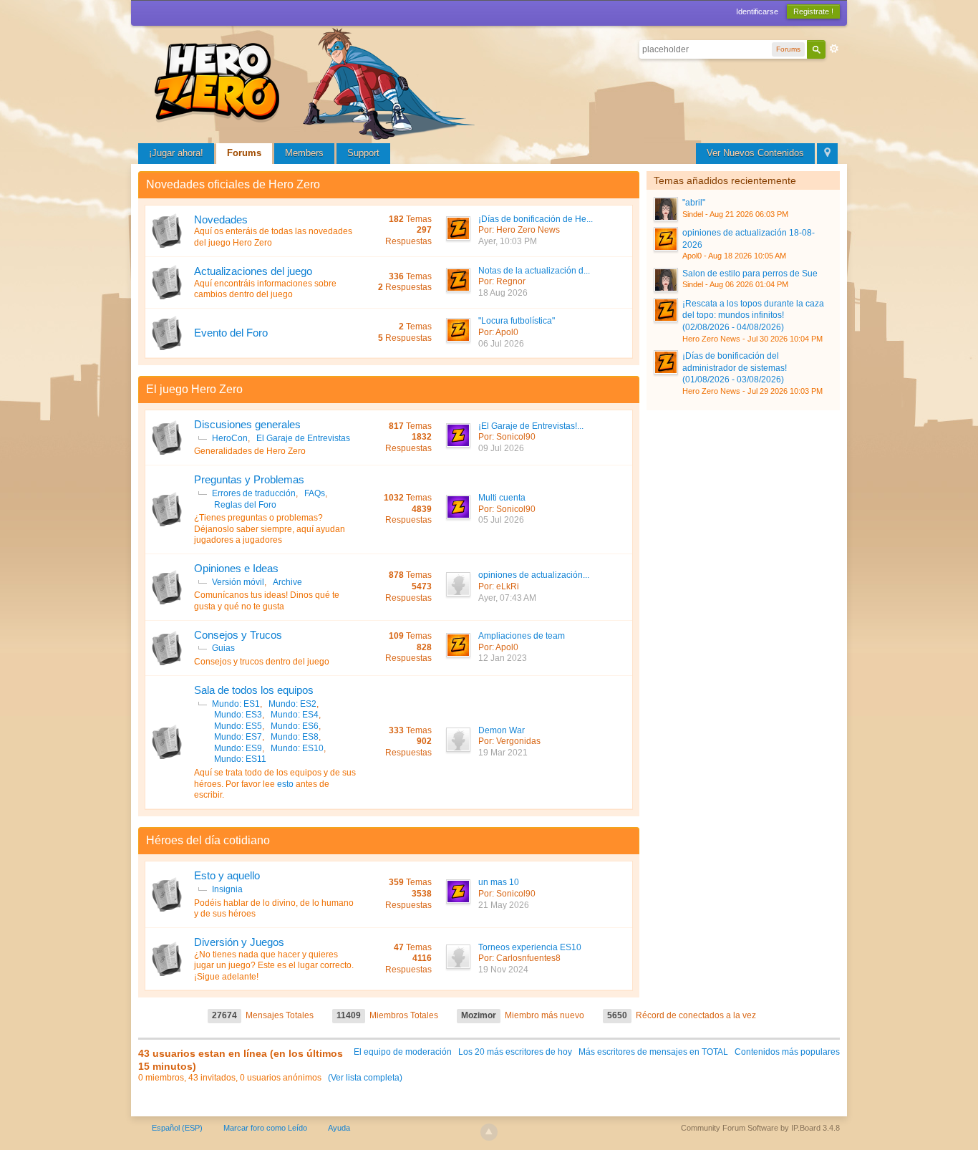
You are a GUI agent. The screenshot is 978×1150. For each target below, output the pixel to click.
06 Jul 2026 (501, 344)
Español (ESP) (177, 1128)
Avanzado (834, 48)
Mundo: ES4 (295, 715)
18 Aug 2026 (503, 293)
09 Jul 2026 (501, 448)
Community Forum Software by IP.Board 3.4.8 (760, 1128)
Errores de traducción (254, 493)
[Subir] (489, 1132)
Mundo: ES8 (295, 737)
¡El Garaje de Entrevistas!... (531, 426)
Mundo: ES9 (238, 748)
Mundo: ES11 (240, 759)
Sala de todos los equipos (254, 690)
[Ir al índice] (317, 82)
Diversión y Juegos (239, 942)
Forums (244, 153)
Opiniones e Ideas (236, 568)
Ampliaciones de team (521, 636)
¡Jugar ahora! (176, 153)
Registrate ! (813, 11)
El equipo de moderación (403, 1052)
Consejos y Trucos (238, 635)
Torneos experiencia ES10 (529, 947)
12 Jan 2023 (502, 658)
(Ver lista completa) (365, 1078)
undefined (816, 179)
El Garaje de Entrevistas (303, 438)
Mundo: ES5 (238, 726)
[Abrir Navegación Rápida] (827, 153)
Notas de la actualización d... (534, 271)
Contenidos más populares (787, 1052)
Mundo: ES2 (292, 704)
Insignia (227, 889)
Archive (287, 582)
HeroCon (230, 438)
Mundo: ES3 (238, 715)
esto (285, 784)
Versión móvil (238, 582)
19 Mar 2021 (503, 753)
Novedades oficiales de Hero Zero (233, 184)
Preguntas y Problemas (249, 479)
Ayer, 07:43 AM (507, 598)
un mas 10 (498, 882)
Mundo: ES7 (238, 737)
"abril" (693, 203)
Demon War (501, 730)
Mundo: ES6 (295, 726)
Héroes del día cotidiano (208, 840)
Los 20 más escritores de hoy (515, 1052)
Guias (223, 648)
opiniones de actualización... (533, 575)
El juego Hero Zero (194, 389)
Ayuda (339, 1128)
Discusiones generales (247, 424)
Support (363, 153)
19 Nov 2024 (503, 970)
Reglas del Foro (245, 505)
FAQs (314, 493)
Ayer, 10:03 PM (507, 241)
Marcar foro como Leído (265, 1128)
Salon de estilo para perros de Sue (750, 274)
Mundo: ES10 (297, 748)
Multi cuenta (502, 498)
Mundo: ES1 (236, 704)
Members (304, 153)
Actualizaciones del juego (253, 271)
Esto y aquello (227, 875)
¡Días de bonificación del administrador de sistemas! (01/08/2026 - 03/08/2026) (734, 368)
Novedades (221, 219)
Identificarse (757, 11)
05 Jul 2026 (501, 520)
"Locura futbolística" (516, 321)
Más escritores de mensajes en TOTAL (653, 1052)
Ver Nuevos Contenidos (755, 153)
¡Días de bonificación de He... (535, 219)
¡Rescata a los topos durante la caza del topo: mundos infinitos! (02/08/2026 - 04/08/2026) (753, 315)
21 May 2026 (503, 905)
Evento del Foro (231, 333)
